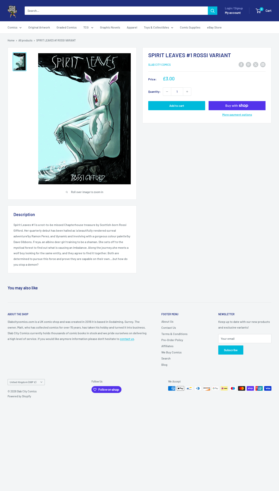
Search (166, 358)
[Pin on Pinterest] (248, 64)
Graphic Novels (110, 27)
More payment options (237, 114)
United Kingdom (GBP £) (23, 382)
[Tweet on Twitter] (255, 64)
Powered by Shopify (19, 396)
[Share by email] (263, 64)
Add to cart (176, 105)
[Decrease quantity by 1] (167, 92)
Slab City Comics (159, 64)
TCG (86, 27)
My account (233, 12)
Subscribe (231, 350)
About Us (167, 321)
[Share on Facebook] (241, 64)
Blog (164, 364)
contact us (127, 339)
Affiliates (167, 346)
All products (25, 40)
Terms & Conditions (174, 334)
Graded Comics (67, 27)
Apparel (132, 27)
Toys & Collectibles (156, 27)
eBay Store (214, 27)
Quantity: (154, 91)
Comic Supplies (190, 27)
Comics (12, 27)
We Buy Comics (171, 352)
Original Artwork (39, 27)
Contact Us (168, 327)
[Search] (212, 10)
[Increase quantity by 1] (187, 92)
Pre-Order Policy (172, 340)
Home (11, 40)
